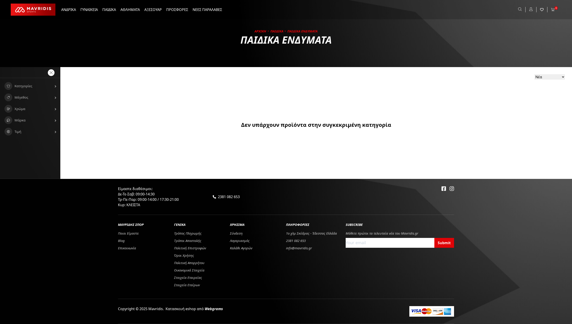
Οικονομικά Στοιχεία (189, 270)
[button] (30, 86)
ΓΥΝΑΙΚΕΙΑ (89, 9)
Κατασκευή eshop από (194, 308)
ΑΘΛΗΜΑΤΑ (130, 9)
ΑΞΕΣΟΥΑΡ (153, 9)
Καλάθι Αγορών (241, 248)
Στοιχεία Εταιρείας (188, 277)
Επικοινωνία (127, 248)
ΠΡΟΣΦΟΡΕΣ (177, 9)
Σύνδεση (236, 233)
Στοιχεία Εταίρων (187, 285)
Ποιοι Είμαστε (128, 233)
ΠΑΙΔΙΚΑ (109, 9)
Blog (121, 240)
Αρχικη (260, 31)
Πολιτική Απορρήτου (189, 262)
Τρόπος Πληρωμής (188, 233)
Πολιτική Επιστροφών (190, 248)
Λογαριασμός (240, 240)
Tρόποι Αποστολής (187, 240)
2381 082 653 (229, 196)
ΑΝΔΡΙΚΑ (68, 9)
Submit (444, 242)
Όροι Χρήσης (184, 255)
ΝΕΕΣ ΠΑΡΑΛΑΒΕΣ (207, 9)
